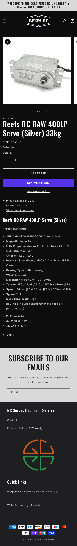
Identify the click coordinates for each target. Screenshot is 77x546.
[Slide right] (46, 111)
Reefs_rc (33, 539)
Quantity (7, 153)
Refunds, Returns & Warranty (25, 428)
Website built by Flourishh (24, 505)
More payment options (38, 191)
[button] (4, 21)
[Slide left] (31, 111)
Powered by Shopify (46, 539)
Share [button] (10, 334)
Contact (12, 420)
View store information (20, 210)
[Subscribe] (66, 392)
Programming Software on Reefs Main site (32, 491)
